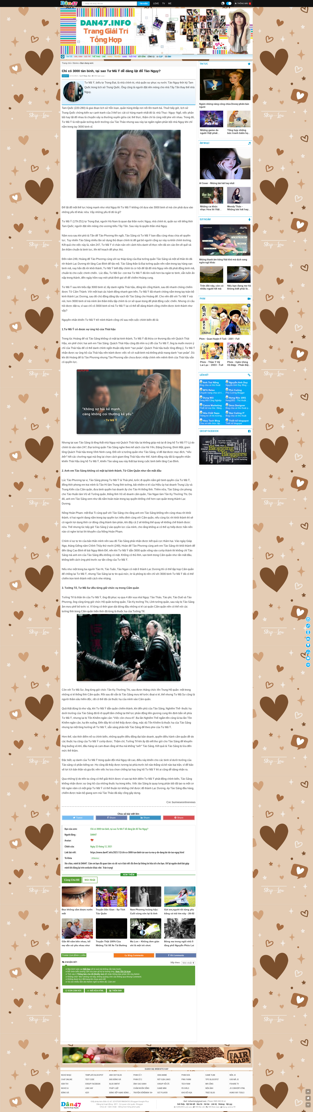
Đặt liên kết (191, 1104)
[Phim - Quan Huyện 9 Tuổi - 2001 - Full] (225, 319)
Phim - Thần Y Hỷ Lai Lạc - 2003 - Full (211, 363)
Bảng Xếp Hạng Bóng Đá (120, 1092)
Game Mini (161, 1088)
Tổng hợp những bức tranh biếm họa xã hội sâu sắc (238, 132)
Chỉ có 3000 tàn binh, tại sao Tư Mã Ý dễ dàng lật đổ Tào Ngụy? (119, 828)
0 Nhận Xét (86, 76)
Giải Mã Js (234, 1079)
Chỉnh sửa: (69, 846)
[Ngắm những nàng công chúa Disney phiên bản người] (225, 84)
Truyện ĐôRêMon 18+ (143, 1092)
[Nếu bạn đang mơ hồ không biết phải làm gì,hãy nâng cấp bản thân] (238, 274)
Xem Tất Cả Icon (123, 971)
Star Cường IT (237, 413)
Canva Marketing (212, 405)
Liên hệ (214, 1104)
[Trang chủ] (62, 57)
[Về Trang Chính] (308, 1098)
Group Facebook (92, 1083)
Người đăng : (70, 834)
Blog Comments (135, 955)
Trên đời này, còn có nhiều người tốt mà (212, 287)
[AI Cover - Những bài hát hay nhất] (225, 164)
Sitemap (221, 1104)
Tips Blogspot (212, 1079)
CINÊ (104, 56)
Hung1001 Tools (237, 1092)
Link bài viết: (70, 852)
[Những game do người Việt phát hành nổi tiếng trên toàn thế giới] (211, 119)
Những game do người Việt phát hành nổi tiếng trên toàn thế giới (211, 132)
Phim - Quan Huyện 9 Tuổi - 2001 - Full (219, 339)
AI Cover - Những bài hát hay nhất (216, 183)
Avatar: (68, 840)
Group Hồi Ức (163, 1083)
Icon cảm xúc (75, 990)
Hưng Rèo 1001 (237, 397)
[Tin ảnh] (171, 55)
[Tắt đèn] (308, 645)
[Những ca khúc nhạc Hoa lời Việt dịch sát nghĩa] (211, 195)
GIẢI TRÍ (87, 56)
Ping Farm (186, 1079)
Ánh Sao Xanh (139, 1083)
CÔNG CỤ (151, 56)
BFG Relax (209, 390)
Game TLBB (210, 1074)
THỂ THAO (96, 56)
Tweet (79, 817)
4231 (87, 1092)
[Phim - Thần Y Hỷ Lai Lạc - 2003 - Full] (211, 351)
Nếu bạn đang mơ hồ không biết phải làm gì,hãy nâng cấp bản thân (239, 287)
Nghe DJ (65, 1088)
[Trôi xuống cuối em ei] (308, 1104)
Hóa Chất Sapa (211, 413)
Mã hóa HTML (97, 990)
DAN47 (93, 834)
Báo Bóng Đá (115, 1079)
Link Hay (89, 1088)
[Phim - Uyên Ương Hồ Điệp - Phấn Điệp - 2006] (238, 351)
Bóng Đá (65, 1092)
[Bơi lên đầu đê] (308, 1091)
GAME (124, 56)
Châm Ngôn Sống (141, 1088)
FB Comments (177, 955)
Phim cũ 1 (137, 1074)
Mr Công (209, 1083)
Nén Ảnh (209, 1088)
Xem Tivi (64, 1083)
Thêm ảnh (117, 990)
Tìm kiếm (144, 4)
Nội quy (229, 1104)
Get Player (162, 1092)
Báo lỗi (200, 1104)
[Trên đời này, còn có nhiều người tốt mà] (211, 274)
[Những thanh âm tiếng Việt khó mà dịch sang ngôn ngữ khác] (225, 240)
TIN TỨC (69, 56)
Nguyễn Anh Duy (238, 382)
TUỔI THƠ (132, 56)
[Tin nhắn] (308, 625)
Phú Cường (235, 390)
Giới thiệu (181, 1104)
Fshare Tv (234, 1083)
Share (112, 817)
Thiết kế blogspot (239, 420)
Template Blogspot (94, 1074)
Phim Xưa (185, 1074)
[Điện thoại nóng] (308, 632)
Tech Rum (185, 1083)
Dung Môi (208, 397)
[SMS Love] (308, 651)
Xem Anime (162, 1074)
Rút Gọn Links (163, 1079)
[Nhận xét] (308, 658)
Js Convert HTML (237, 1088)
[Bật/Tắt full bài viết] (308, 664)
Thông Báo (243, 3)
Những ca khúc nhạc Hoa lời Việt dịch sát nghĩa (210, 208)
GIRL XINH (78, 56)
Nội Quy (86, 969)
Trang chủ (66, 63)
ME (169, 3)
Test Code (89, 1079)
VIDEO (109, 56)
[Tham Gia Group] (225, 463)
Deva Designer (237, 405)
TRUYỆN (117, 56)
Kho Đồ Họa (186, 1092)
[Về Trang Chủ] (308, 619)
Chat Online (66, 1079)
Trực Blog (210, 1092)
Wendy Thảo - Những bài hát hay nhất (237, 208)
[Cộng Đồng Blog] (308, 638)
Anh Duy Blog (115, 1074)
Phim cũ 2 (137, 1079)
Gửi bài (207, 1104)
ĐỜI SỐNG (142, 56)
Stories (76, 63)
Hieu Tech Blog (211, 420)
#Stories (95, 858)
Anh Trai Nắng (211, 382)
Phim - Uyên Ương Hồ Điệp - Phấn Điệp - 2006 (238, 363)
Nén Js (233, 1074)
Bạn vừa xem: (71, 828)
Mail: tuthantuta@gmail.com (195, 1101)
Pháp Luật (114, 1088)
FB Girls (185, 1088)
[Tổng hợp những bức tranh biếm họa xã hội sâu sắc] (238, 119)
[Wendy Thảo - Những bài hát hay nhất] (238, 195)
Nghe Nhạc (66, 1074)
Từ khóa (68, 858)
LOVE (156, 3)
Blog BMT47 (114, 1083)
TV (163, 3)
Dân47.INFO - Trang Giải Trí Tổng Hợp (70, 3)
